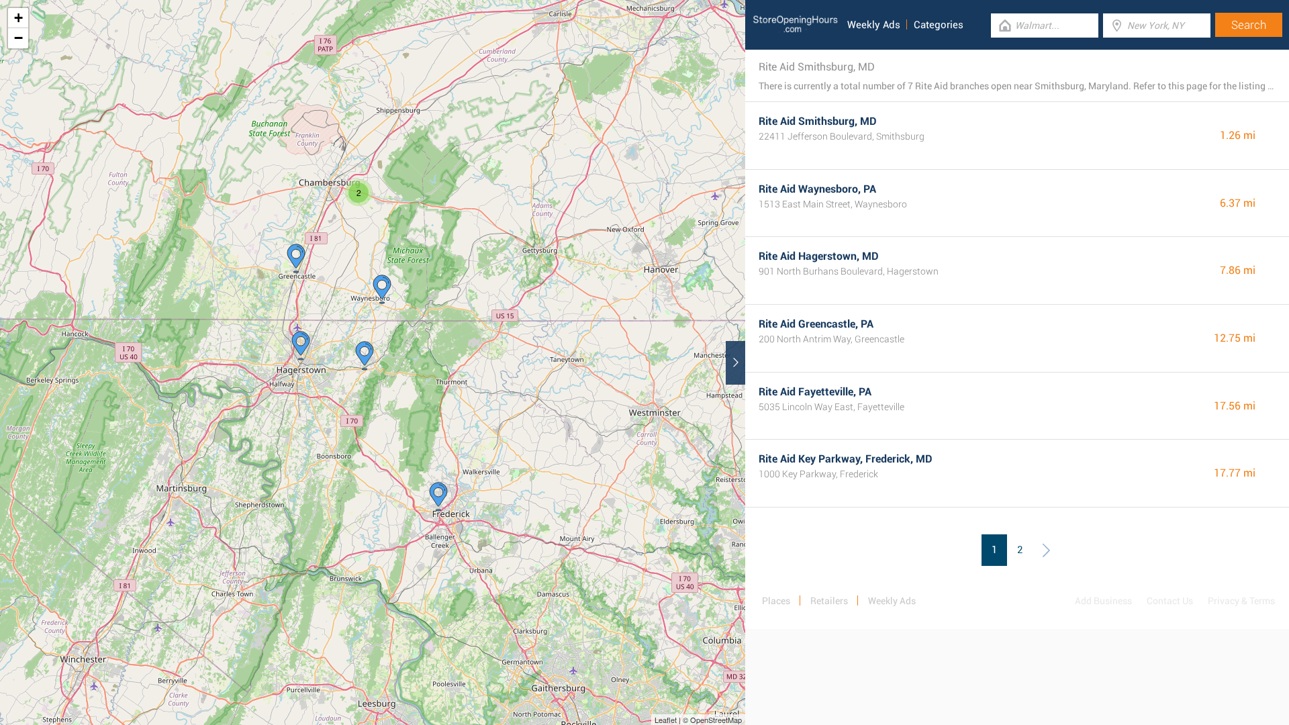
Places (776, 600)
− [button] (18, 38)
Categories (938, 25)
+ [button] (18, 17)
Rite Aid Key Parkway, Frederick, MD (846, 458)
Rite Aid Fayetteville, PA (815, 391)
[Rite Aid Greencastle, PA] (296, 258)
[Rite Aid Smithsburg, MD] (364, 355)
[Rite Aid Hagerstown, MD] (300, 345)
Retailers (829, 600)
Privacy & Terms (1241, 600)
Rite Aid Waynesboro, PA (817, 189)
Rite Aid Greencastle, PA (816, 324)
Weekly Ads (873, 25)
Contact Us (1170, 600)
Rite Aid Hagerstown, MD (819, 256)
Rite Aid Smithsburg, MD (818, 121)
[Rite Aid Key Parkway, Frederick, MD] (438, 496)
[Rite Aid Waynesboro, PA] (382, 289)
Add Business (1103, 600)
